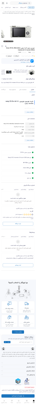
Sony (29, 52)
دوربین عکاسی (28, 11)
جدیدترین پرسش (14, 236)
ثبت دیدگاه (18, 223)
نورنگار (33, 11)
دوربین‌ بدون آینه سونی (9, 11)
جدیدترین (16, 189)
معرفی (32, 89)
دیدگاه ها (3, 89)
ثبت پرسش (18, 265)
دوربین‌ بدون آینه (20, 11)
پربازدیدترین (23, 189)
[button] (6, 46)
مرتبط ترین (31, 189)
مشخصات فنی (22, 89)
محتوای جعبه (12, 89)
